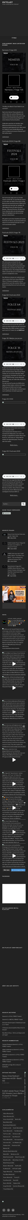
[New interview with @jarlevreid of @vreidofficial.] (14, 735)
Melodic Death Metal (10, 1151)
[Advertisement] (14, 20)
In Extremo (8, 375)
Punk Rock (7, 1180)
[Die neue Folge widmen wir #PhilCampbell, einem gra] (14, 831)
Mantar (6, 1148)
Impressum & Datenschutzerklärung (11, 1214)
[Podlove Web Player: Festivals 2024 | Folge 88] (14, 179)
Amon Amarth (8, 1119)
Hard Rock (16, 1136)
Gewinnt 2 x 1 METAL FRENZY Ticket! (12, 1019)
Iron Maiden (17, 1142)
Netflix (18, 1165)
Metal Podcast (8, 1163)
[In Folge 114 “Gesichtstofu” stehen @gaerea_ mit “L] (14, 783)
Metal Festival (8, 1157)
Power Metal (7, 1177)
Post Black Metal (8, 1174)
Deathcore (7, 1128)
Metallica (7, 1160)
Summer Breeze (18, 1186)
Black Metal (7, 1122)
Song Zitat (7, 1186)
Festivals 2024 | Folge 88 (11, 141)
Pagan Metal (7, 1171)
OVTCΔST (7, 2)
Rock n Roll (7, 1183)
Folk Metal (18, 1131)
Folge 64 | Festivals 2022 (11, 295)
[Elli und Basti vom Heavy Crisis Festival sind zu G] (14, 663)
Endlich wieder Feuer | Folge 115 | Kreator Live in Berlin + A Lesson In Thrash (16, 545)
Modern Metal (8, 1165)
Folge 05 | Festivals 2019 (11, 451)
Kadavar (6, 1145)
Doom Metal (7, 1131)
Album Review (8, 1113)
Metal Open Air (18, 1160)
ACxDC (4, 377)
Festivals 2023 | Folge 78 (11, 233)
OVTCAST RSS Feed (9, 1072)
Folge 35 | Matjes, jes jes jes (12, 338)
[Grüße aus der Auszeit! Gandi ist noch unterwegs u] (14, 639)
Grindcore (16, 1134)
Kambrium (16, 1145)
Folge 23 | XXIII (7, 399)
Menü (14, 37)
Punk (16, 1177)
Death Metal (18, 1128)
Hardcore (6, 1136)
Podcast (17, 1171)
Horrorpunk (18, 1139)
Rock (15, 1180)
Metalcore (15, 1154)
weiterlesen (5, 137)
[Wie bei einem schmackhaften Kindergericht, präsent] (14, 855)
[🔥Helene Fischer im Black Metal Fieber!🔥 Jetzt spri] (14, 807)
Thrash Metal (8, 1189)
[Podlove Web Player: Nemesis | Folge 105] (14, 88)
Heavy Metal (7, 1139)
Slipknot (16, 1183)
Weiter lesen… (14, 445)
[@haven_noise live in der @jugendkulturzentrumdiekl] (14, 759)
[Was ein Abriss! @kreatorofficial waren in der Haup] (14, 711)
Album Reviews (8, 1116)
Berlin (18, 1119)
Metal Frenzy (19, 1157)
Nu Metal (6, 1168)
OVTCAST (16, 1168)
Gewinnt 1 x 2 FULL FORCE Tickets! (12, 1016)
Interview (7, 1142)
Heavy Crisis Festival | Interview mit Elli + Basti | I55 (12, 1078)
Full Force (7, 1134)
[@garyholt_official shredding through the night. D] (14, 687)
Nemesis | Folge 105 (9, 50)
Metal (6, 1154)
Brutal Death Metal (9, 1125)
